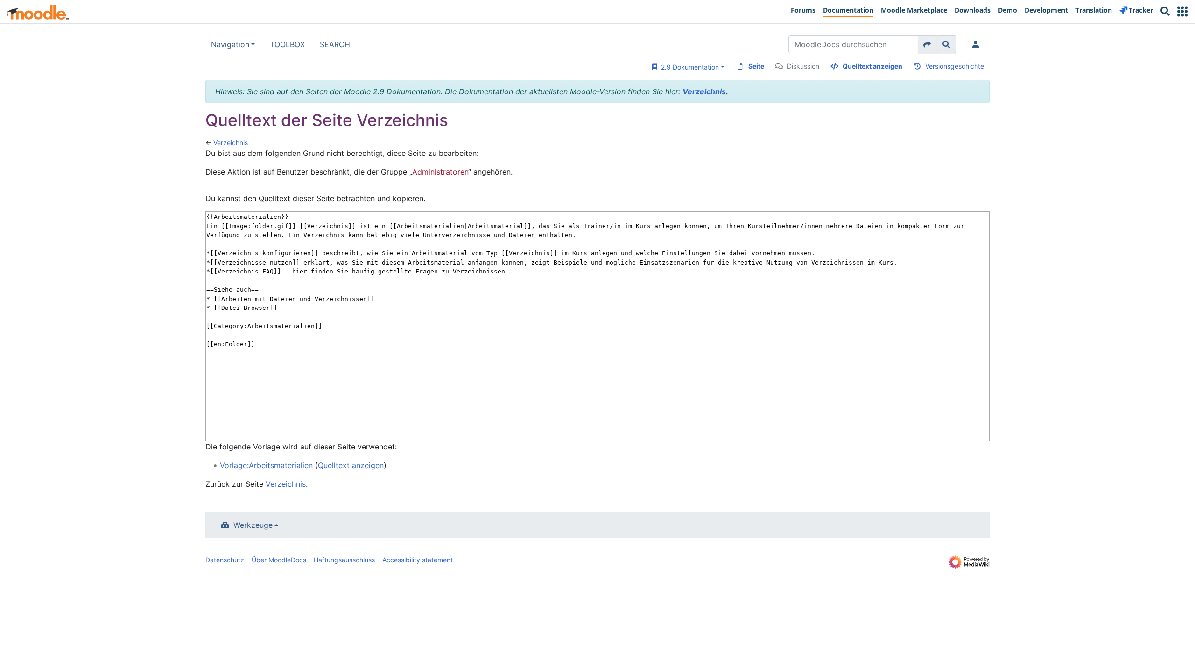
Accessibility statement (417, 560)
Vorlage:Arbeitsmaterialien (266, 465)
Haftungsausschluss (344, 560)
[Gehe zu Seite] (927, 44)
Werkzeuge (253, 525)
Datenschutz (224, 560)
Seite (756, 66)
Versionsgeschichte (954, 66)
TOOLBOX (287, 44)
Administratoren (440, 171)
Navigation (230, 44)
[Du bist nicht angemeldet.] (977, 44)
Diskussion (803, 66)
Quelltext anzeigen (872, 66)
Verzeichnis (704, 91)
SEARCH (335, 44)
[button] (1182, 11)
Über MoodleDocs (279, 560)
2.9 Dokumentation (688, 67)
